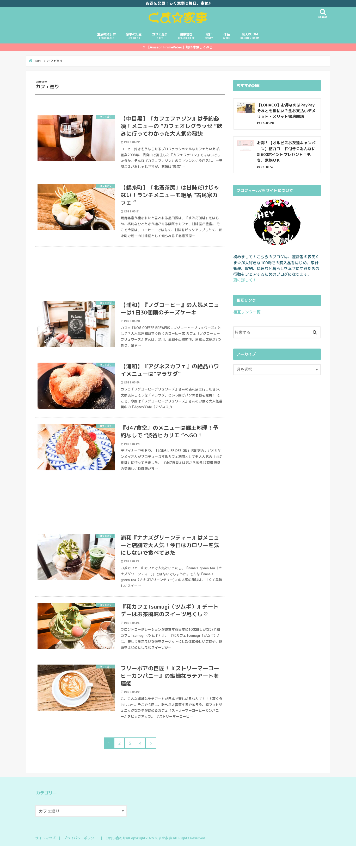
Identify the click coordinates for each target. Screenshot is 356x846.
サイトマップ (45, 838)
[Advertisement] (130, 271)
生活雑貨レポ (106, 36)
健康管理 (186, 36)
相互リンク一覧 (247, 312)
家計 (209, 36)
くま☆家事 (163, 838)
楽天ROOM (249, 36)
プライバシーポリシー (80, 838)
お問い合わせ (116, 838)
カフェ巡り (160, 36)
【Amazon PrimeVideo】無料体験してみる (179, 47)
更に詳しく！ (245, 280)
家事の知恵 (134, 36)
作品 (226, 36)
